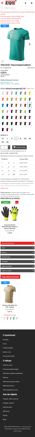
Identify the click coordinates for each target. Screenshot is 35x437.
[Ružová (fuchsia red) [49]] (11, 111)
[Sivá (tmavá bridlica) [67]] (20, 123)
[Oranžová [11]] (16, 105)
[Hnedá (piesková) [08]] (11, 99)
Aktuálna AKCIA (16, 18)
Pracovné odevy (5, 12)
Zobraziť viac (4, 188)
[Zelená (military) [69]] (20, 117)
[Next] (29, 44)
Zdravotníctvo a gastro (18, 12)
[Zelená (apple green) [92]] (2, 111)
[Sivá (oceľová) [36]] (11, 105)
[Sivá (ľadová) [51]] (25, 93)
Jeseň (13, 23)
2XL (25, 138)
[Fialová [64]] (29, 123)
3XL (30, 138)
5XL (7, 142)
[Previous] (2, 318)
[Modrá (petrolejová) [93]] (11, 117)
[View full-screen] (2, 61)
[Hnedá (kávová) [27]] (2, 129)
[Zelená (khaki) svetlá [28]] (20, 105)
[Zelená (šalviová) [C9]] (11, 129)
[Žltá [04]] (7, 99)
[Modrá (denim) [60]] (16, 111)
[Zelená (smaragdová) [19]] (29, 105)
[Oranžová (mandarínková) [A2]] (16, 99)
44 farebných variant (10, 315)
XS (3, 138)
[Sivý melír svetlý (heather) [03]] (11, 93)
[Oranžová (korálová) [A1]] (2, 99)
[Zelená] (25, 111)
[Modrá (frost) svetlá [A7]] (2, 93)
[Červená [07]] (25, 105)
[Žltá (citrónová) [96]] (29, 93)
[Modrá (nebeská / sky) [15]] (20, 93)
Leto (12, 21)
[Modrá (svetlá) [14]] (7, 105)
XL (20, 138)
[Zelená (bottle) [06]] (7, 123)
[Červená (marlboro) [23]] (7, 129)
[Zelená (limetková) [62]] (25, 99)
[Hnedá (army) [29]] (29, 117)
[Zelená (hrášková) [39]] (20, 99)
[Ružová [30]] (7, 93)
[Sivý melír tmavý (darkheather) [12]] (29, 99)
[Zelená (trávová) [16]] (2, 117)
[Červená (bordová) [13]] (16, 117)
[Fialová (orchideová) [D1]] (7, 111)
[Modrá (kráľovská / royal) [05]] (29, 111)
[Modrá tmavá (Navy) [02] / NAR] (11, 123)
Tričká (13, 16)
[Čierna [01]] (25, 123)
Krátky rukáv (20, 16)
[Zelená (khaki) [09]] (20, 111)
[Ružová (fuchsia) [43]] (7, 117)
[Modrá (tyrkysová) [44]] (2, 105)
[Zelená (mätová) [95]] (16, 93)
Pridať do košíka (21, 147)
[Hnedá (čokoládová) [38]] (25, 117)
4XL (3, 142)
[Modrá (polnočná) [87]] (2, 123)
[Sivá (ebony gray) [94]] (16, 123)
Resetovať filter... (30, 88)
